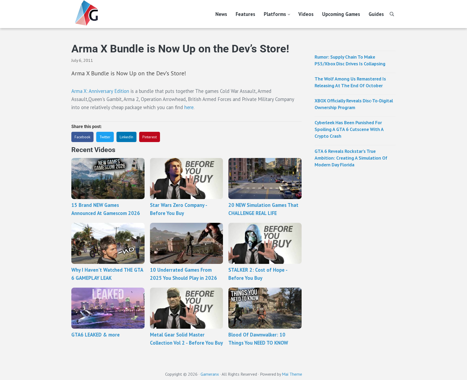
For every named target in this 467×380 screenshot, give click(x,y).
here (189, 107)
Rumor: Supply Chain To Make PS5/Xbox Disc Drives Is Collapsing (350, 60)
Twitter (105, 136)
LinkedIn (126, 136)
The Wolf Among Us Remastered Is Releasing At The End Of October (350, 82)
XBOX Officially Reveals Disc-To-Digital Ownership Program (354, 103)
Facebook (82, 136)
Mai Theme (292, 374)
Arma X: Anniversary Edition (100, 91)
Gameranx (210, 374)
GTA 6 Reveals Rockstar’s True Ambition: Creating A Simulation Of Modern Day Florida (351, 158)
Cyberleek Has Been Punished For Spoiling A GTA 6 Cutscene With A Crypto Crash (349, 129)
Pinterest (149, 136)
